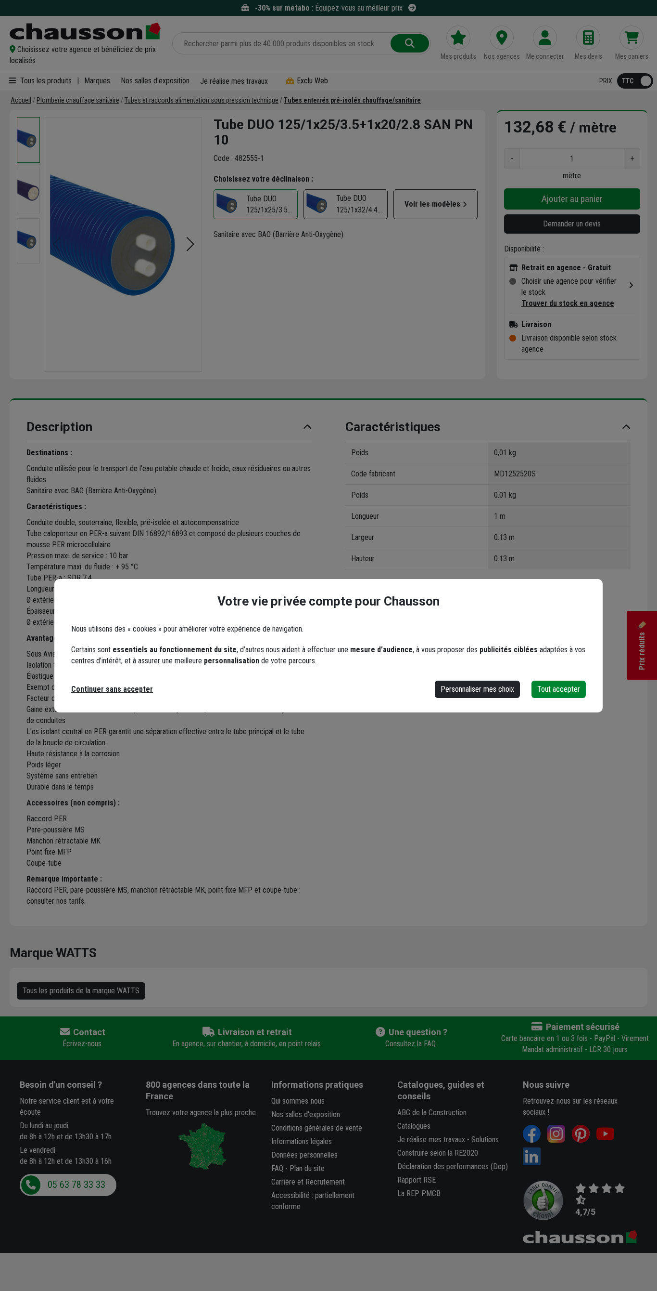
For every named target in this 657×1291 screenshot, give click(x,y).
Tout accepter (558, 689)
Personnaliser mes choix (477, 689)
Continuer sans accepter (112, 689)
